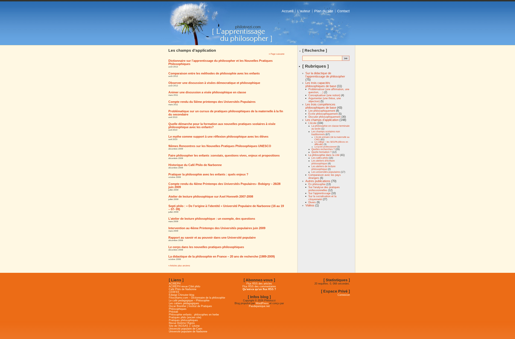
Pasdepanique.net (259, 306)
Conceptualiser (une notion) (324, 95)
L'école (312, 123)
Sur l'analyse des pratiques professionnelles (324, 189)
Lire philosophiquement (321, 110)
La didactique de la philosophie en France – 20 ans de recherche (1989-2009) (221, 256)
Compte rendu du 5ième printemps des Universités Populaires (211, 101)
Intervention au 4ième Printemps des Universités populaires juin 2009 (216, 228)
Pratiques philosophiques (183, 320)
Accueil (287, 11)
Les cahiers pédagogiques (184, 303)
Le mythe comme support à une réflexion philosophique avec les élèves (218, 136)
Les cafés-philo (319, 158)
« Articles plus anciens (179, 265)
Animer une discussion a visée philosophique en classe (207, 92)
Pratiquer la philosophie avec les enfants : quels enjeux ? (208, 174)
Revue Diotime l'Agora (182, 323)
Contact (343, 11)
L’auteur (303, 11)
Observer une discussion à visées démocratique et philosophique (214, 82)
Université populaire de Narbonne (188, 331)
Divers (312, 202)
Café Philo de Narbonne (182, 289)
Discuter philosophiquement (324, 116)
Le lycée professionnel (325, 146)
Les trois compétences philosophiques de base (320, 106)
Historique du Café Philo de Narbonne (195, 165)
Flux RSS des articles (259, 283)
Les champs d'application (322, 120)
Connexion (344, 295)
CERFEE (174, 292)
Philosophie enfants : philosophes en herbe (194, 314)
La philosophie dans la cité (323, 155)
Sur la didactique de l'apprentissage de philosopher (325, 75)
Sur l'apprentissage (319, 193)
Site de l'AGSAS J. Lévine (184, 326)
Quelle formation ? (321, 152)
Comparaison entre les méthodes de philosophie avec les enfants (214, 73)
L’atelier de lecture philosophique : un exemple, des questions (211, 218)
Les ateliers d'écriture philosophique (323, 162)
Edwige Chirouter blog (181, 295)
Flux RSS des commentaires (259, 286)
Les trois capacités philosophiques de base (320, 84)
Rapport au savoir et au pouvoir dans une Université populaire (212, 237)
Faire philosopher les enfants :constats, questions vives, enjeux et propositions (224, 155)
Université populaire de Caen (185, 328)
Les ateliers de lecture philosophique (323, 168)
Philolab (173, 311)
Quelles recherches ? (323, 149)
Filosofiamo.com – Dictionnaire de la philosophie (197, 297)
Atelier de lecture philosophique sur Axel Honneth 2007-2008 (210, 196)
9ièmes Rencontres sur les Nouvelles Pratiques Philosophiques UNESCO (219, 146)
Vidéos (309, 205)
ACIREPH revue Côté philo (184, 286)
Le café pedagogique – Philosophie (189, 300)
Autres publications (317, 181)
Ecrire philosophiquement (323, 113)
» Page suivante (276, 54)
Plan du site (323, 11)
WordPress (262, 303)
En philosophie (316, 184)
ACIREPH (174, 283)
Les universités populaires (325, 172)
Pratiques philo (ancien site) (185, 317)
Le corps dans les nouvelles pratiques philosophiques (206, 247)
